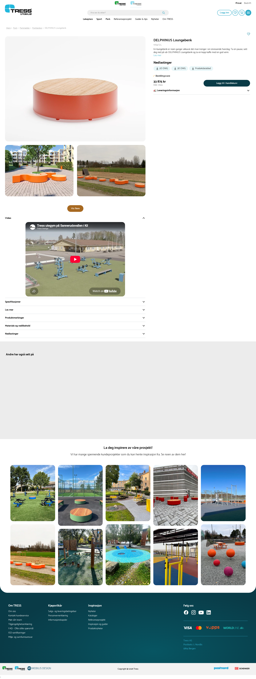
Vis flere (75, 209)
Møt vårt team (15, 619)
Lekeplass (88, 19)
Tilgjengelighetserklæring (20, 624)
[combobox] (125, 12)
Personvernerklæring (58, 615)
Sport (99, 19)
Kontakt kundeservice (18, 615)
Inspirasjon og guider (98, 624)
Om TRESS (168, 19)
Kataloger (92, 615)
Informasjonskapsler (57, 619)
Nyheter (155, 19)
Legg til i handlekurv (226, 83)
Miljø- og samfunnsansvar (20, 637)
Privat (239, 3)
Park (108, 19)
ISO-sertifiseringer (16, 632)
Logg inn (224, 13)
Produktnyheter (95, 628)
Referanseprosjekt (123, 19)
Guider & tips (141, 19)
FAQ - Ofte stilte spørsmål (20, 628)
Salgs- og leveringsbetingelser (62, 611)
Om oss (12, 611)
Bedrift (247, 3)
